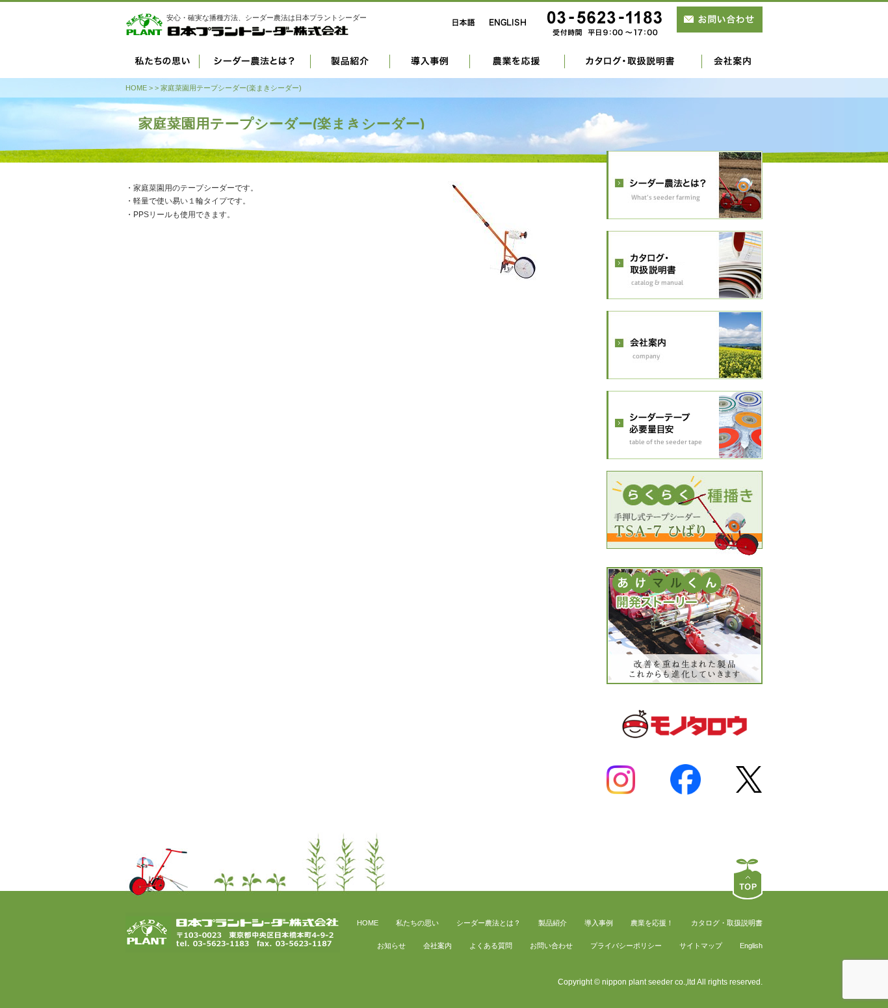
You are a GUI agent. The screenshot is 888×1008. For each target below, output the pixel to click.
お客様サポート (633, 66)
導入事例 (430, 66)
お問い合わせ (551, 945)
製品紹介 (350, 66)
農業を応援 (517, 66)
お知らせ (391, 945)
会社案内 (732, 66)
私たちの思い (162, 66)
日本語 (463, 22)
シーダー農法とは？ (255, 66)
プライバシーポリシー (626, 945)
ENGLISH (508, 22)
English (751, 945)
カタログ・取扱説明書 (727, 923)
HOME (136, 88)
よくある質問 (490, 945)
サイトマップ (700, 945)
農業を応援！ (652, 923)
